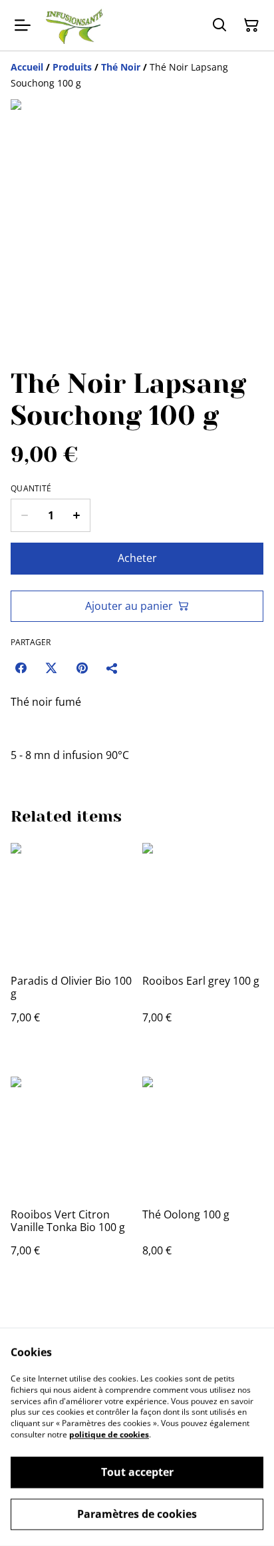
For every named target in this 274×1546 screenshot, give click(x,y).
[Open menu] (23, 25)
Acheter (137, 558)
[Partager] (112, 668)
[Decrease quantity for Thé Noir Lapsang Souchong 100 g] (24, 515)
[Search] (219, 25)
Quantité (31, 488)
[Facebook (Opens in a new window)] (21, 668)
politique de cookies (109, 1434)
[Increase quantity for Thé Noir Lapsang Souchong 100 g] (76, 515)
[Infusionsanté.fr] (74, 25)
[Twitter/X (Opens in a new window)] (51, 668)
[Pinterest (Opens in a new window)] (82, 668)
